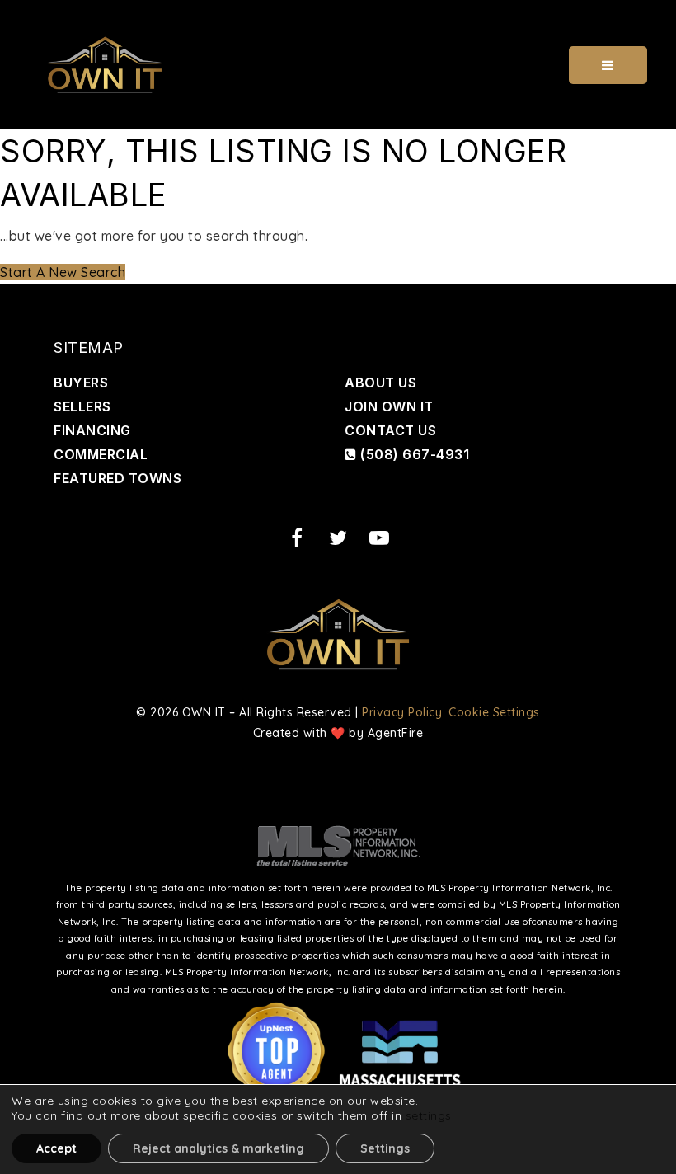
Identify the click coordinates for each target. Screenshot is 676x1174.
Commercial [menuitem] (101, 454)
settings (429, 1115)
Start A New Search (62, 272)
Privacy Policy (402, 712)
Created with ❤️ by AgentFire (338, 733)
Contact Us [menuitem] (390, 430)
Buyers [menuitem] (81, 382)
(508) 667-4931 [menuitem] (413, 454)
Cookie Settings (494, 712)
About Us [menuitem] (380, 382)
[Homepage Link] (105, 63)
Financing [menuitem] (92, 430)
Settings (385, 1148)
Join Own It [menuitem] (389, 406)
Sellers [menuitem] (82, 406)
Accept (56, 1148)
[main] (338, 206)
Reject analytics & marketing (218, 1148)
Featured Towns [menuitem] (117, 478)
